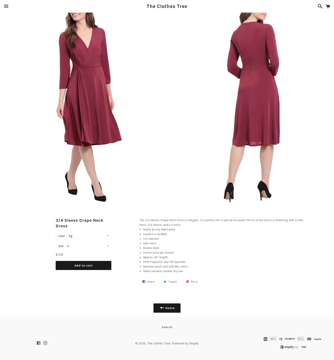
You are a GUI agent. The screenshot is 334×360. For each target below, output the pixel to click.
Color (61, 236)
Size (61, 246)
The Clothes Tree (167, 6)
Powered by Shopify (185, 343)
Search (167, 327)
